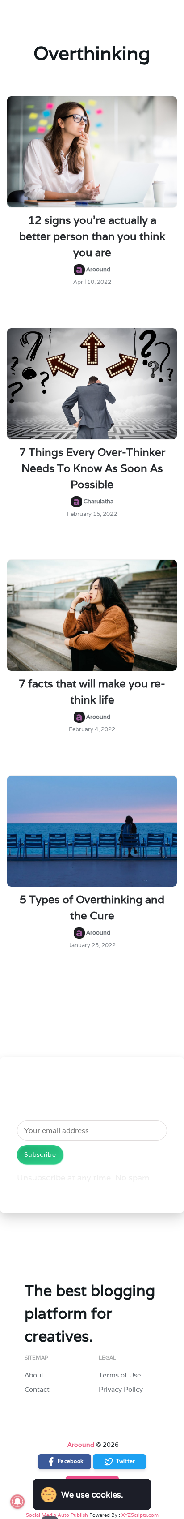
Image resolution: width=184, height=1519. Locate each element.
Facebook (70, 1461)
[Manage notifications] (17, 1501)
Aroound (80, 1445)
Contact (37, 1389)
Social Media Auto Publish (57, 1515)
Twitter (124, 1461)
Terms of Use (120, 1375)
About (34, 1375)
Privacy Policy (121, 1389)
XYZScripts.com (140, 1515)
